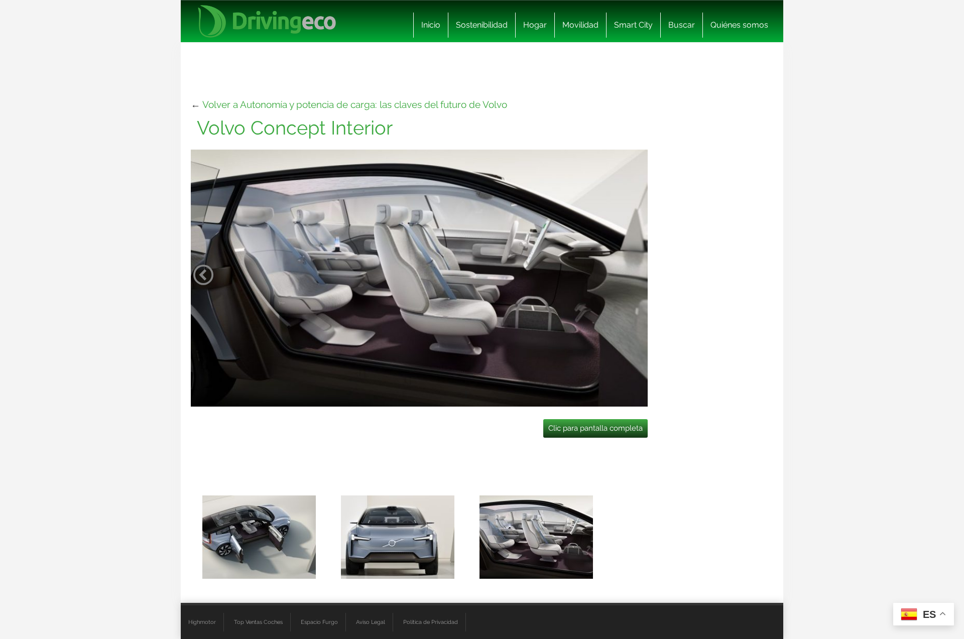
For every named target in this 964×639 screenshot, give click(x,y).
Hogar (535, 25)
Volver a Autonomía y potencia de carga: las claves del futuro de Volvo (354, 104)
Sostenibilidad (482, 25)
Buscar (681, 25)
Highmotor (202, 621)
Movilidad (580, 25)
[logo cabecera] (267, 21)
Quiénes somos (739, 25)
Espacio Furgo (319, 621)
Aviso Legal (370, 621)
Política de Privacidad (430, 621)
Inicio (430, 25)
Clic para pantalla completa (595, 428)
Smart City (633, 25)
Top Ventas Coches (258, 621)
